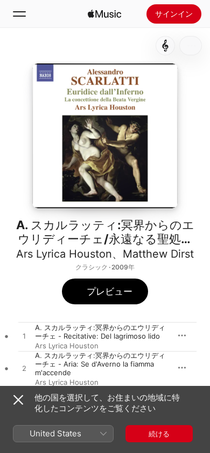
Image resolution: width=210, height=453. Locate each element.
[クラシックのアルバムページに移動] (165, 45)
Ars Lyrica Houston (64, 253)
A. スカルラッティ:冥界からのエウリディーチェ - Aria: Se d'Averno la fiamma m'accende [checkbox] (100, 364)
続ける (159, 433)
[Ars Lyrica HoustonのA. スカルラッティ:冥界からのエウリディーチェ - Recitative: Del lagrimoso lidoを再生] (24, 336)
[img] (104, 14)
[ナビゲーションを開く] (19, 14)
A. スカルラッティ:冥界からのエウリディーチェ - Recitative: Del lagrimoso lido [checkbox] (100, 331)
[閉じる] (18, 400)
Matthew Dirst (158, 253)
